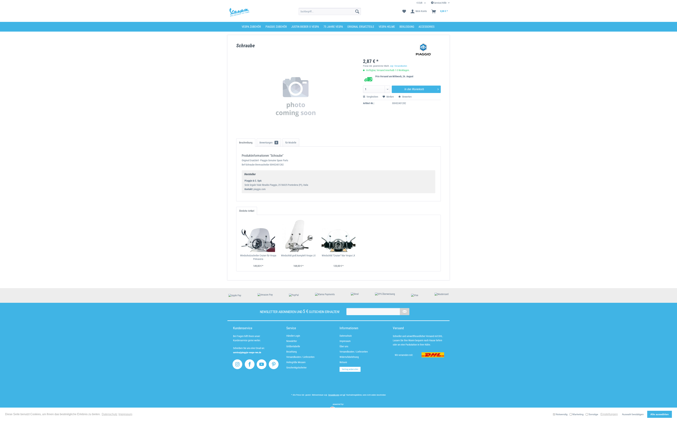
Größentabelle (293, 346)
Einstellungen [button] (609, 414)
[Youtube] (262, 364)
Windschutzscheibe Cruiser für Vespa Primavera (258, 257)
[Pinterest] (274, 364)
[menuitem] (330, 11)
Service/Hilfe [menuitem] (440, 2)
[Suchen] (357, 11)
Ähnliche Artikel (246, 210)
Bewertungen (268, 142)
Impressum (345, 341)
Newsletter (291, 341)
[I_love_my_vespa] (237, 364)
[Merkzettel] (404, 11)
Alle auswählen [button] (659, 414)
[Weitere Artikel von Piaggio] (423, 49)
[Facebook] (250, 364)
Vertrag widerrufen (350, 369)
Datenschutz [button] (109, 414)
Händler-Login (293, 335)
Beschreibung (245, 142)
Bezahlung (291, 351)
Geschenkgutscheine (296, 367)
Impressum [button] (125, 414)
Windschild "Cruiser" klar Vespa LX (338, 255)
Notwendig (562, 414)
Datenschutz (346, 335)
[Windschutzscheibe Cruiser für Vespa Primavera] (258, 235)
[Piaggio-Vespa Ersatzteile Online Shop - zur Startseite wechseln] (239, 12)
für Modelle (290, 142)
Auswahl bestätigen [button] (633, 414)
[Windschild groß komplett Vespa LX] (298, 235)
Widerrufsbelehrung (349, 357)
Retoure (343, 362)
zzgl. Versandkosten (398, 66)
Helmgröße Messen (296, 362)
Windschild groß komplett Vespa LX (298, 255)
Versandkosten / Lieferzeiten (300, 357)
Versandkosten (333, 395)
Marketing (578, 414)
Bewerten (407, 96)
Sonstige (593, 414)
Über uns (344, 346)
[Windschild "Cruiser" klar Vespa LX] (338, 235)
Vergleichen (372, 96)
